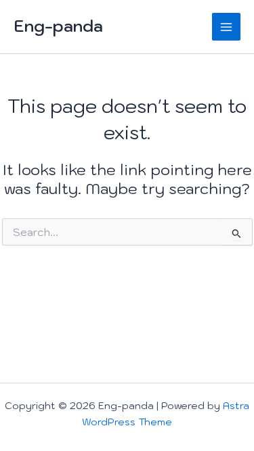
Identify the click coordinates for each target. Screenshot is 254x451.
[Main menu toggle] (226, 27)
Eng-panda (58, 26)
